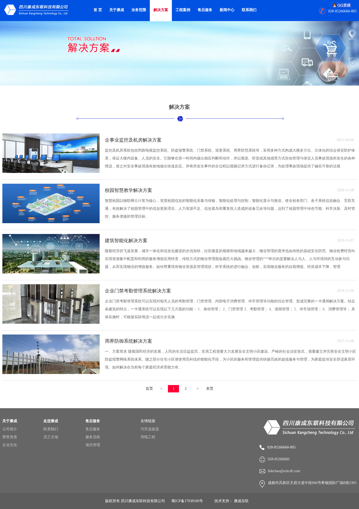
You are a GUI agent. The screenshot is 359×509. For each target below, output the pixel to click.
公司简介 (9, 429)
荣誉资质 (9, 437)
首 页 (98, 10)
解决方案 (160, 10)
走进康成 (50, 421)
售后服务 (205, 10)
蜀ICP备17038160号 (187, 501)
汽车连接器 (150, 429)
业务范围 (138, 10)
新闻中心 (227, 10)
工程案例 (183, 10)
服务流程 (92, 437)
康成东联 (241, 501)
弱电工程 (148, 437)
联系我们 (249, 10)
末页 (209, 389)
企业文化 (9, 445)
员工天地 (50, 437)
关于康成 (116, 10)
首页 (149, 389)
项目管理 (92, 445)
